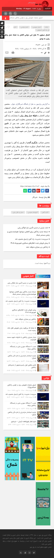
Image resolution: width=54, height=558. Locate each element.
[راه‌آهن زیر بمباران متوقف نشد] (27, 321)
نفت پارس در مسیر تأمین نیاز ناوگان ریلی (33, 227)
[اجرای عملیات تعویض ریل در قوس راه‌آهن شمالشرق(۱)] (27, 387)
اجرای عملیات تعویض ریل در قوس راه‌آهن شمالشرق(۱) (29, 17)
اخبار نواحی (24, 27)
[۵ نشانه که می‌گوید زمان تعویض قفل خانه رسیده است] (27, 330)
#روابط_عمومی (33, 212)
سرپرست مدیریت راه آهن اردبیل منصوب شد (31, 239)
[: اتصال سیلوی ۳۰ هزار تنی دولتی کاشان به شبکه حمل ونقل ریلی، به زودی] (6, 52)
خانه (46, 27)
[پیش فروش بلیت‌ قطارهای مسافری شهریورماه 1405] (27, 312)
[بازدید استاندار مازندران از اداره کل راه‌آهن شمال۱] (27, 358)
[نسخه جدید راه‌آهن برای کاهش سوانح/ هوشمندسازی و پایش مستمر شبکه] (27, 294)
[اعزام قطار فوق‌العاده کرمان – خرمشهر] (27, 424)
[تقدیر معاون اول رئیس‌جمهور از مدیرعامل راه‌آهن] (27, 367)
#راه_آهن (45, 212)
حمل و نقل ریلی (18, 212)
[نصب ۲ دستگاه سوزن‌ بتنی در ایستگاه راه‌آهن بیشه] (27, 349)
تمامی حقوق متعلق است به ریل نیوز (40, 547)
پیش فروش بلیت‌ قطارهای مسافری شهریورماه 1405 (29, 243)
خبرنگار (34, 197)
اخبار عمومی (37, 27)
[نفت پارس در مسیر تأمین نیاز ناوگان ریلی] (27, 285)
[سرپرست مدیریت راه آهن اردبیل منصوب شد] (27, 303)
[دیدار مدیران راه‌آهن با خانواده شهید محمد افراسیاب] (27, 340)
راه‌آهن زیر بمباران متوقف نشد (37, 247)
